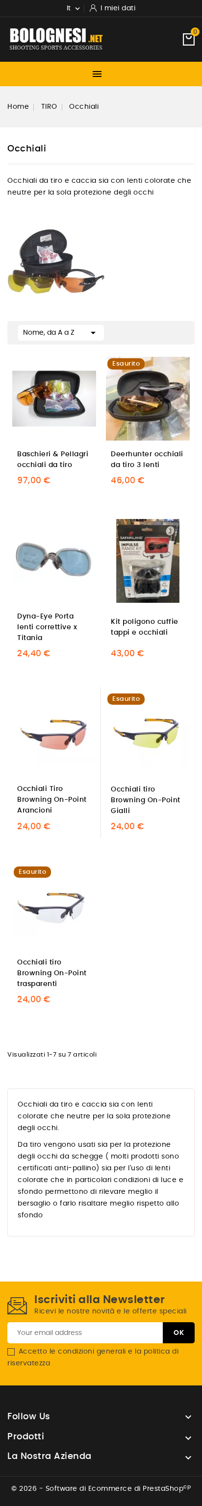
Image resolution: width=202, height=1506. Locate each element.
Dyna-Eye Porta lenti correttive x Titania (47, 627)
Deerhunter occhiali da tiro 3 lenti (147, 460)
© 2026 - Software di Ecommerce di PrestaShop (101, 1488)
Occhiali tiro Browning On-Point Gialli (145, 800)
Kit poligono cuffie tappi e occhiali (144, 627)
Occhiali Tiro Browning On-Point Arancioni (52, 800)
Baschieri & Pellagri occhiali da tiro (52, 460)
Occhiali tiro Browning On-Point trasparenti (52, 973)
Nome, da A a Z (61, 333)
